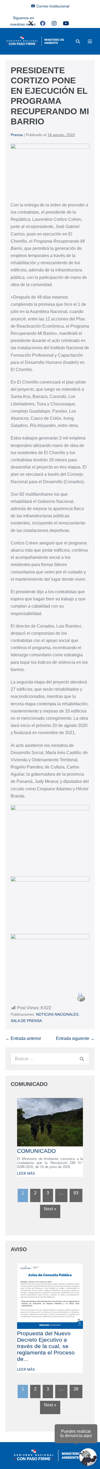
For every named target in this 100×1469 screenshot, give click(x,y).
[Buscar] (82, 1059)
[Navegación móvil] (90, 41)
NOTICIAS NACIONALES (57, 1014)
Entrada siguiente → (75, 1038)
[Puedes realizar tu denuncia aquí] (88, 1457)
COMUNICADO (36, 1151)
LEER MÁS (26, 1173)
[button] (78, 41)
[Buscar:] (50, 1058)
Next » (50, 1209)
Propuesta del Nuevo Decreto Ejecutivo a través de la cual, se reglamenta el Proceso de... (46, 1346)
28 (76, 1389)
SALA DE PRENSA (26, 1021)
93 (76, 1193)
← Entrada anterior (23, 1038)
